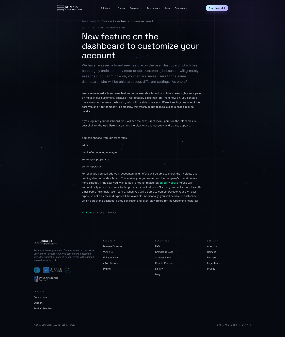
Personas (134, 8)
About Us (212, 246)
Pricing (121, 8)
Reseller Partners (164, 263)
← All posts (88, 212)
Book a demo (41, 297)
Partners (211, 257)
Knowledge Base (164, 251)
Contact (211, 251)
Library (159, 268)
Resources (152, 8)
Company (179, 8)
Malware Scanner (112, 246)
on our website (168, 182)
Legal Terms (213, 263)
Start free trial (217, 8)
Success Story (163, 257)
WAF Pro (108, 251)
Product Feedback (44, 308)
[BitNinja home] (69, 8)
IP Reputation (110, 257)
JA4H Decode (110, 263)
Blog (167, 8)
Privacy (211, 268)
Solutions (105, 8)
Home (84, 21)
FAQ (157, 246)
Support (38, 302)
